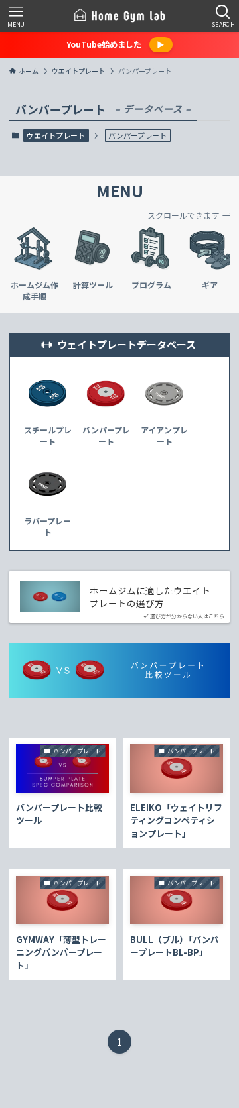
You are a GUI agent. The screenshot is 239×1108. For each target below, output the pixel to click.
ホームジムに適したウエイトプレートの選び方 (150, 597)
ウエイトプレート (56, 135)
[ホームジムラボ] (119, 16)
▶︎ (161, 44)
